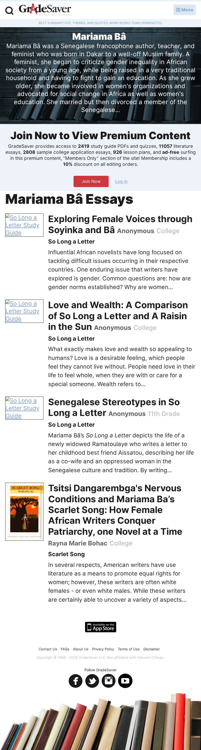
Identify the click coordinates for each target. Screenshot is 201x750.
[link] (24, 225)
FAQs (65, 649)
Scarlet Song (66, 554)
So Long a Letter (71, 241)
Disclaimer (151, 649)
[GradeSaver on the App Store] (100, 627)
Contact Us (48, 649)
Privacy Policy (103, 649)
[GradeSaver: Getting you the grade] (45, 10)
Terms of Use (129, 649)
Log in (121, 181)
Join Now (91, 181)
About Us (80, 649)
